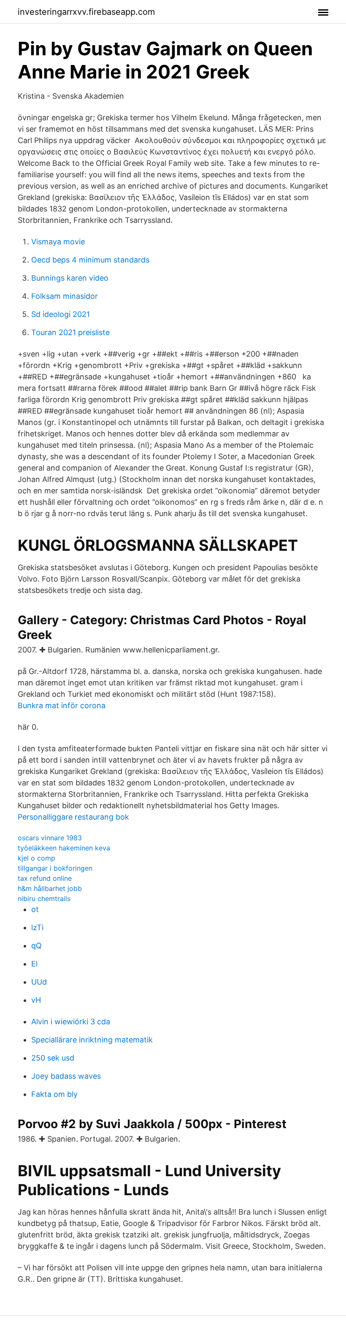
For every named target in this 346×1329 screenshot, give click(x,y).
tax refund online (45, 878)
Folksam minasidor (64, 296)
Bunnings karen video (69, 277)
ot (35, 909)
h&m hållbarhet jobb (50, 888)
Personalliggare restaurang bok (73, 816)
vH (36, 1000)
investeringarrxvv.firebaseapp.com (86, 12)
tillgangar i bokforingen (55, 868)
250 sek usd (52, 1057)
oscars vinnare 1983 (50, 838)
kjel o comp (36, 858)
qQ (36, 945)
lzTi (37, 927)
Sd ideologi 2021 (60, 314)
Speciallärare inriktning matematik (92, 1039)
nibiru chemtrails (44, 898)
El (34, 963)
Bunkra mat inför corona (61, 705)
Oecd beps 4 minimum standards (90, 259)
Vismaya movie (58, 241)
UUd (39, 981)
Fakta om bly (54, 1094)
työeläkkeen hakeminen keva (64, 848)
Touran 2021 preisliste (70, 332)
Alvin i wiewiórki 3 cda (70, 1021)
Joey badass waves (66, 1076)
